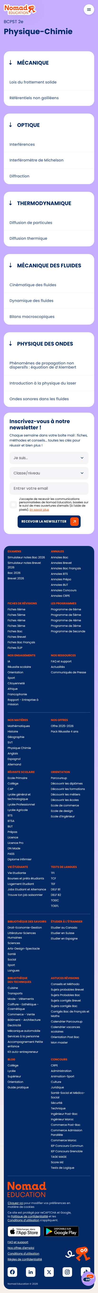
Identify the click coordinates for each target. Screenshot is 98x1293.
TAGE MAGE (59, 1157)
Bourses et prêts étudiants (26, 879)
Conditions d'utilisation (23, 1254)
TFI (52, 873)
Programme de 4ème (66, 620)
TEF (53, 884)
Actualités (58, 667)
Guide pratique (18, 1087)
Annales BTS (59, 574)
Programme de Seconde (68, 631)
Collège (13, 784)
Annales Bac (59, 558)
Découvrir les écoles (65, 800)
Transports (15, 994)
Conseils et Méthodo (65, 984)
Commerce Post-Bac (65, 1125)
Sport (11, 678)
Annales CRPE (60, 596)
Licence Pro (15, 843)
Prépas (12, 832)
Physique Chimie (19, 748)
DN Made (14, 848)
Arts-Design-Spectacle (24, 949)
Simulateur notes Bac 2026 (26, 558)
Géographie (16, 737)
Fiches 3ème (16, 626)
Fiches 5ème (16, 615)
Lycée (12, 1071)
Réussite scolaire (19, 667)
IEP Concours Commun (67, 1146)
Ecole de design (62, 811)
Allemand (14, 765)
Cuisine (13, 988)
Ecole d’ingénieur (63, 817)
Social (12, 960)
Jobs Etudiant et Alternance (27, 890)
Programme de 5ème (66, 615)
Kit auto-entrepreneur (23, 1052)
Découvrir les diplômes (67, 784)
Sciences (14, 943)
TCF (53, 879)
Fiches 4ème (16, 620)
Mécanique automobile (24, 1031)
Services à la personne (23, 1036)
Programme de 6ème (66, 610)
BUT (10, 827)
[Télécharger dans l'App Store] (24, 1231)
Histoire (13, 732)
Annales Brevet (61, 563)
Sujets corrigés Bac (64, 1006)
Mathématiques (19, 726)
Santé (12, 954)
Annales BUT (59, 585)
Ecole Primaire (17, 778)
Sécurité (56, 1103)
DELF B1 (55, 890)
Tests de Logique (62, 1168)
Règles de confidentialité (25, 1260)
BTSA (11, 821)
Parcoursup (59, 778)
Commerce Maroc (64, 1140)
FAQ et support (61, 661)
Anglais (13, 754)
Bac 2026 (14, 573)
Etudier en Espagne (64, 939)
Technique (58, 1108)
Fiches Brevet (17, 637)
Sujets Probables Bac (65, 995)
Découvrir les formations (68, 789)
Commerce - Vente (21, 1015)
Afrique (13, 689)
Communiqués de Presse (68, 672)
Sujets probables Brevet (67, 990)
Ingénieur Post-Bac (64, 1114)
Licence (13, 838)
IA (9, 661)
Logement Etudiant (21, 884)
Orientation (15, 672)
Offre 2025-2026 (62, 726)
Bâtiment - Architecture (24, 1020)
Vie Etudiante (17, 873)
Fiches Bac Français (21, 642)
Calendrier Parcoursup (66, 1022)
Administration (61, 1071)
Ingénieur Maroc (62, 1119)
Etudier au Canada (64, 928)
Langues (14, 971)
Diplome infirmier (19, 859)
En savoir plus (39, 510)
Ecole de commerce (65, 806)
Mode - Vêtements (21, 999)
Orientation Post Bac (65, 1037)
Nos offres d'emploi (21, 1248)
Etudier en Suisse (62, 933)
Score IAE (57, 1162)
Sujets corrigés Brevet (66, 1001)
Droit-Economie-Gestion (25, 928)
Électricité (14, 1025)
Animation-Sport (62, 1077)
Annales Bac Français (66, 568)
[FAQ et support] (88, 1279)
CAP (10, 789)
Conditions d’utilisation (23, 1220)
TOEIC (55, 900)
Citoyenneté (16, 683)
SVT (10, 743)
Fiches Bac (15, 631)
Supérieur (14, 1077)
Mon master (59, 1043)
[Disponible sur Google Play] (61, 1231)
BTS (10, 816)
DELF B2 (56, 895)
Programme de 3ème (66, 626)
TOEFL (55, 906)
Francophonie (17, 694)
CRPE (54, 1066)
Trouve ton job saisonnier (25, 895)
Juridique (57, 1087)
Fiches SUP (15, 648)
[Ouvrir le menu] (89, 9)
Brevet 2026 (16, 578)
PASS (11, 854)
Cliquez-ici (15, 1203)
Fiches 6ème (16, 610)
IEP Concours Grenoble (67, 1151)
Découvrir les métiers (65, 795)
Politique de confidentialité (29, 1217)
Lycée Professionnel (21, 805)
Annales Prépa (61, 579)
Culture (56, 1082)
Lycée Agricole (18, 810)
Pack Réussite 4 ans (64, 732)
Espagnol (14, 759)
